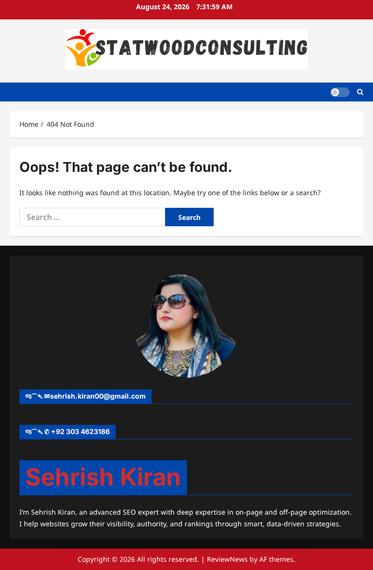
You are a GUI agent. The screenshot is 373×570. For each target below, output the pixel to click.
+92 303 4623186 (80, 431)
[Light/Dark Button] (340, 92)
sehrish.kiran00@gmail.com (98, 396)
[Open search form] (360, 92)
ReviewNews (227, 559)
